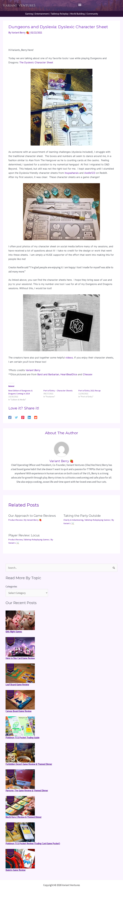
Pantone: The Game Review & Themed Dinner (27, 790)
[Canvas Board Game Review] (20, 700)
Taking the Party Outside (82, 515)
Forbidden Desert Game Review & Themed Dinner (29, 764)
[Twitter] (16, 417)
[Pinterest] (22, 417)
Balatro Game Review (16, 870)
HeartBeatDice (68, 374)
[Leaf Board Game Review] (20, 673)
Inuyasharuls (72, 172)
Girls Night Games (14, 631)
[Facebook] (9, 417)
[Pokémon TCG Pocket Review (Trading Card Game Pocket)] (20, 832)
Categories (11, 586)
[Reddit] (35, 417)
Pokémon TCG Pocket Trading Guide (22, 737)
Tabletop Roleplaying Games (97, 520)
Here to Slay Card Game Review (20, 658)
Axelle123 (89, 172)
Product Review (15, 520)
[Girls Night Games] (20, 620)
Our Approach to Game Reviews (32, 515)
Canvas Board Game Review (19, 711)
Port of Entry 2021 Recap (89, 390)
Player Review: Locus (24, 535)
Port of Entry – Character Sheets (58, 390)
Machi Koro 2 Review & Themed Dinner (24, 817)
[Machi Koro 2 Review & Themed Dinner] (20, 805)
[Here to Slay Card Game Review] (20, 647)
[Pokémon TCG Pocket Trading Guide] (20, 726)
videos (69, 357)
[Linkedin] (29, 417)
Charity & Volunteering (73, 520)
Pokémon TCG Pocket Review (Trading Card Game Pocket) (33, 843)
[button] (79, 4)
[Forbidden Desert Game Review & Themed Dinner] (20, 753)
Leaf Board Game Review (17, 684)
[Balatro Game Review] (20, 858)
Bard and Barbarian (48, 374)
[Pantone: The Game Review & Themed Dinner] (20, 779)
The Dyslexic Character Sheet (36, 62)
